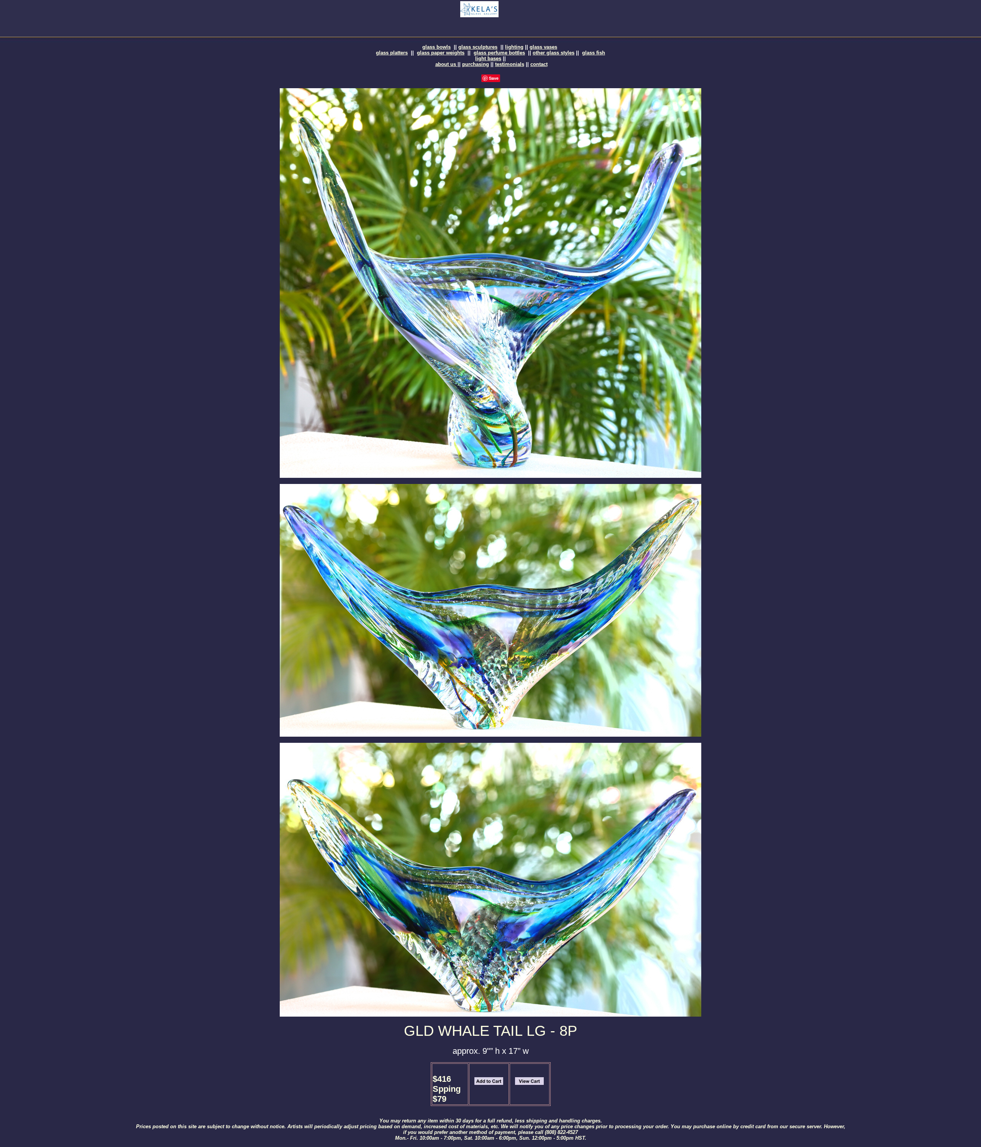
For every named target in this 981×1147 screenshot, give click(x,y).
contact (539, 64)
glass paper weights (440, 53)
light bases (488, 58)
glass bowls (436, 47)
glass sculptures (477, 47)
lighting (514, 47)
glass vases (543, 47)
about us (446, 64)
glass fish (593, 53)
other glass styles (553, 53)
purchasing (475, 64)
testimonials (509, 64)
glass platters (392, 53)
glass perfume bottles (499, 53)
